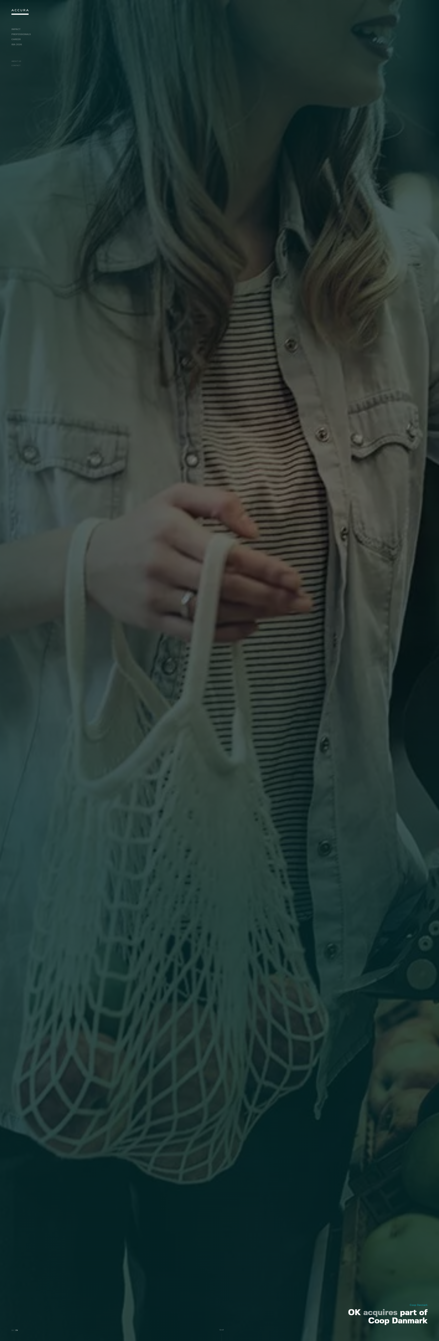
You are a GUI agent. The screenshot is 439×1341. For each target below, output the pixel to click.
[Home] (20, 12)
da (12, 1330)
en (17, 1330)
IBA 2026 (16, 44)
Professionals (21, 34)
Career (16, 39)
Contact (15, 65)
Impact (16, 29)
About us (16, 61)
